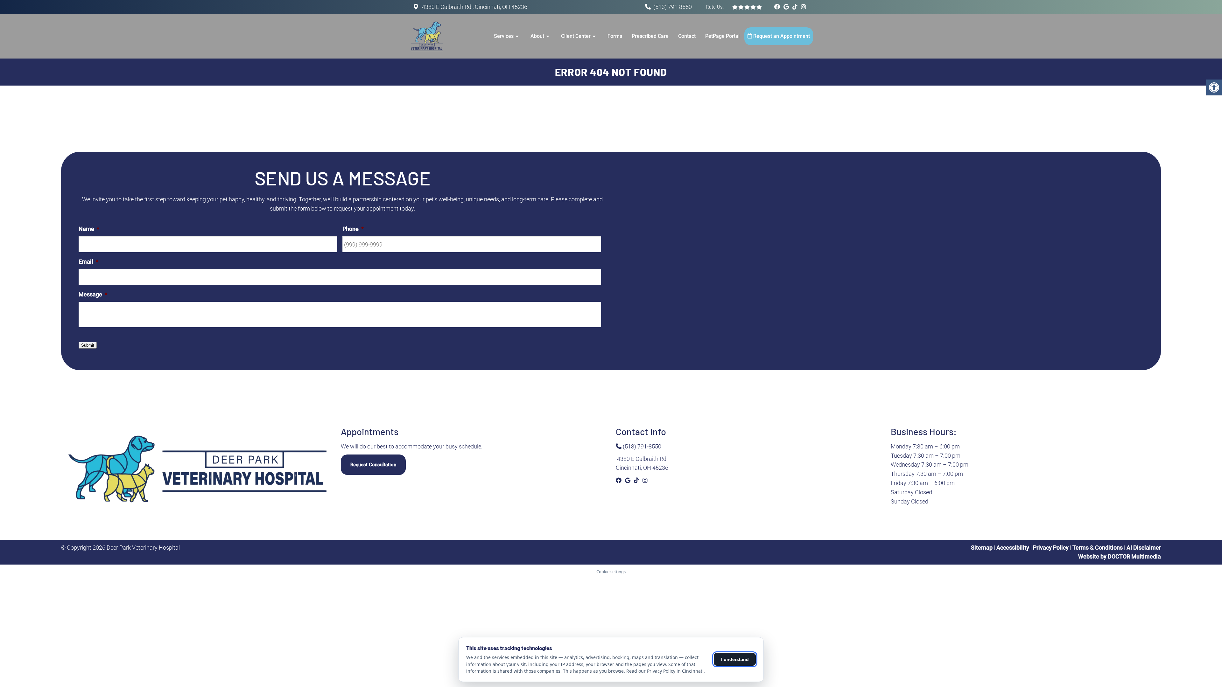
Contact (687, 36)
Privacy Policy (1051, 547)
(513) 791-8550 (672, 6)
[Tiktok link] (795, 6)
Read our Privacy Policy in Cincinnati (665, 671)
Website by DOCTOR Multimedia (1119, 556)
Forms (614, 36)
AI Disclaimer (1144, 547)
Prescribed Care (650, 36)
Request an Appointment (781, 36)
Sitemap (982, 547)
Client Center (576, 36)
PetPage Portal (722, 36)
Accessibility (1012, 547)
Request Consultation (373, 465)
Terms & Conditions (1098, 547)
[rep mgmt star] (747, 7)
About (537, 36)
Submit (87, 345)
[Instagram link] (803, 6)
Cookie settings (611, 571)
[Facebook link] (777, 6)
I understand (735, 659)
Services (504, 36)
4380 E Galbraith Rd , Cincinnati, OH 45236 (474, 6)
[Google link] (786, 6)
